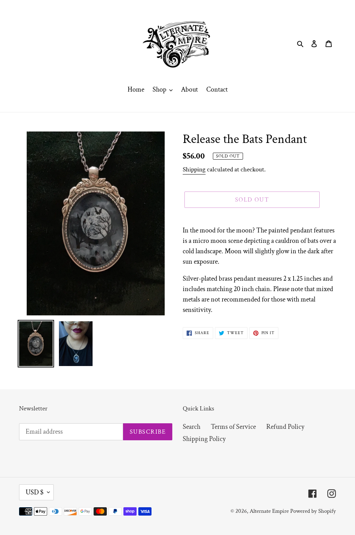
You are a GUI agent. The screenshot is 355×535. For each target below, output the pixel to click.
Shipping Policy (204, 438)
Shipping (194, 169)
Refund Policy (285, 426)
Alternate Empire (269, 511)
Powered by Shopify (313, 511)
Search (191, 426)
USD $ (35, 492)
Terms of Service (233, 426)
